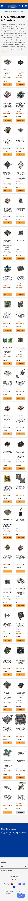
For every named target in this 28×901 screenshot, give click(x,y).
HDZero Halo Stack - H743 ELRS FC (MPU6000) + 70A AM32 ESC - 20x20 (7, 210)
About (3, 866)
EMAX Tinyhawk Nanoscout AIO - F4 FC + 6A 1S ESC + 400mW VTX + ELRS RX (7, 626)
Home (5, 11)
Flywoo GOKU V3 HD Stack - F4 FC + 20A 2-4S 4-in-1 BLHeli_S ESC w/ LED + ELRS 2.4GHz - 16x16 (20, 591)
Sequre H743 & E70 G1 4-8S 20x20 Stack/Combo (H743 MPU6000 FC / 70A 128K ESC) (7, 660)
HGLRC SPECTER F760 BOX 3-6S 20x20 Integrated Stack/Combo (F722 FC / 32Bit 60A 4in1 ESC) (20, 454)
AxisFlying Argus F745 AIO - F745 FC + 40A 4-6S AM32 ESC (20, 349)
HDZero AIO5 (20, 240)
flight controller (13, 35)
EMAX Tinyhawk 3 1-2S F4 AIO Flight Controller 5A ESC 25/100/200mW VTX (20, 383)
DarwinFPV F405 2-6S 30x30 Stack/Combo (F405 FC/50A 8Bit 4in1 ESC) (7, 729)
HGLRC (17, 459)
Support (4, 862)
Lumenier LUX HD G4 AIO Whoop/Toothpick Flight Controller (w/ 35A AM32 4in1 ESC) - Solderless (20, 626)
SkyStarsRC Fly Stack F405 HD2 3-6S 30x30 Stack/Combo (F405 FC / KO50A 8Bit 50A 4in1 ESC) (7, 105)
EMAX (17, 389)
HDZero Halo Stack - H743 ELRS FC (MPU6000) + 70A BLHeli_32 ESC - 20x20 (7, 418)
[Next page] (22, 819)
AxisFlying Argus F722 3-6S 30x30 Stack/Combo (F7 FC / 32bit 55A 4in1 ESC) (20, 695)
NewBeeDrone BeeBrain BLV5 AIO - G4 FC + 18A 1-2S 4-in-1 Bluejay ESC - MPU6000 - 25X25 (7, 488)
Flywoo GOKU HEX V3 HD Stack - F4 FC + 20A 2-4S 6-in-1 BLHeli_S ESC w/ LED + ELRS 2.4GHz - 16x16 (7, 384)
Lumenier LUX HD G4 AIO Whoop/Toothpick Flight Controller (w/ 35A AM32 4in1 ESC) (20, 314)
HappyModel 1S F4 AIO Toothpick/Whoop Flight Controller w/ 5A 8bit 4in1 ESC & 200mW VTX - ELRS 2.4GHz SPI (7, 523)
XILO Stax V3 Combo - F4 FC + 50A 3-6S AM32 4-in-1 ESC (20, 488)
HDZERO (4, 75)
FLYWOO (18, 181)
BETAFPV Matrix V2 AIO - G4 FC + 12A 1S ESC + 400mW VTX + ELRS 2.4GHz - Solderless (7, 175)
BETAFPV (5, 181)
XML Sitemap (9, 891)
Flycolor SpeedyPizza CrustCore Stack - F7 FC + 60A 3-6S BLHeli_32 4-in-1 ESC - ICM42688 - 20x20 (20, 419)
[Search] (20, 6)
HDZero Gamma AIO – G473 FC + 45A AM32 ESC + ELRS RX (7, 71)
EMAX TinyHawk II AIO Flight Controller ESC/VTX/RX (20, 762)
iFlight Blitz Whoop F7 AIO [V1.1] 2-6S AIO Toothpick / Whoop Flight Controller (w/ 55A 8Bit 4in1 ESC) (7, 315)
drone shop (4, 51)
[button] (1, 6)
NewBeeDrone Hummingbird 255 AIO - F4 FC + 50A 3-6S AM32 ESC (7, 453)
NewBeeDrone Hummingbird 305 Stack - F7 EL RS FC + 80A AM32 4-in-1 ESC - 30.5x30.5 (7, 140)
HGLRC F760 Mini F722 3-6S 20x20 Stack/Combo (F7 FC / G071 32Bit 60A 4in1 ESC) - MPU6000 (20, 660)
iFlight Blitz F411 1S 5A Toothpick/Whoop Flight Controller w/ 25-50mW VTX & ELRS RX (7, 763)
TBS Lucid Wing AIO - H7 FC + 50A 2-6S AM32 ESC (20, 520)
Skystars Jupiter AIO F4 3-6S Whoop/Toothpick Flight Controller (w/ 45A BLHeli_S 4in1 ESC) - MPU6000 (7, 244)
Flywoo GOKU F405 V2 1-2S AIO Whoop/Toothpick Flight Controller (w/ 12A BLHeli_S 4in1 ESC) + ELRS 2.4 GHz (20, 176)
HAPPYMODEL (19, 285)
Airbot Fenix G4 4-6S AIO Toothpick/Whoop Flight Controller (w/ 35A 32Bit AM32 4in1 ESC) (7, 695)
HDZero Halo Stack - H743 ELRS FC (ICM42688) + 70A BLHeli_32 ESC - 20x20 (20, 557)
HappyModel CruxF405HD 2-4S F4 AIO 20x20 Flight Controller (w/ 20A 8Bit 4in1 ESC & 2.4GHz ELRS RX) (20, 280)
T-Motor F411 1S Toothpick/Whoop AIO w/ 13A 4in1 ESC (20, 729)
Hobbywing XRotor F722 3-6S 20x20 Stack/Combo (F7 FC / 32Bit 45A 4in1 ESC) (7, 279)
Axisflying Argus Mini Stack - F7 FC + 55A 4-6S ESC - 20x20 (20, 71)
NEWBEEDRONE (6, 145)
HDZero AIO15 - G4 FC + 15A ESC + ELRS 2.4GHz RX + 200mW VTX (20, 139)
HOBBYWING (19, 111)
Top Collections (7, 870)
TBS (17, 528)
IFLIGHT (4, 321)
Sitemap (17, 891)
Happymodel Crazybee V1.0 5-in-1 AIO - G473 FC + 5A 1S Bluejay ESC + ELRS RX (7, 557)
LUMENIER (18, 321)
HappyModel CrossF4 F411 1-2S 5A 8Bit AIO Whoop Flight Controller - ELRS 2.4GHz (20, 798)
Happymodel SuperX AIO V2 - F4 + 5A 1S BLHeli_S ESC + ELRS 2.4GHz (7, 590)
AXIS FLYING (19, 75)
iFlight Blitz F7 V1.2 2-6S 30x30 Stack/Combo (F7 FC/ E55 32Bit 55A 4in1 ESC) (7, 350)
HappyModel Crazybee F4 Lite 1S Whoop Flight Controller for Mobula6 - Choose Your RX (7, 798)
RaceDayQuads (19, 893)
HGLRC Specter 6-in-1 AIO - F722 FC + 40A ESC (20, 209)
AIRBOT (4, 700)
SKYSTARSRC (6, 111)
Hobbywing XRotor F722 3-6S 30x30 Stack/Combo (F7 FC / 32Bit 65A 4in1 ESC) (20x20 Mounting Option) (20, 106)
